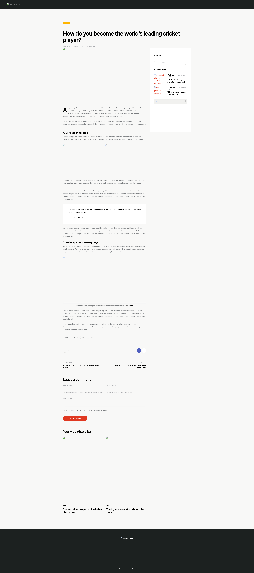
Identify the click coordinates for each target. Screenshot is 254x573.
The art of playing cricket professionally (176, 80)
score (84, 337)
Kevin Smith (129, 306)
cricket (67, 337)
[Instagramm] (144, 350)
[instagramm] (129, 555)
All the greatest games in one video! (176, 93)
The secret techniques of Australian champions (82, 511)
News (66, 23)
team (91, 337)
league (76, 337)
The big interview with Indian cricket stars (125, 511)
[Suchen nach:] (170, 62)
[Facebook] (139, 350)
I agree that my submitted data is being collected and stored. (87, 411)
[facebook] (124, 555)
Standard (171, 75)
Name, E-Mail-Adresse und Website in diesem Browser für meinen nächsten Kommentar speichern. (99, 392)
